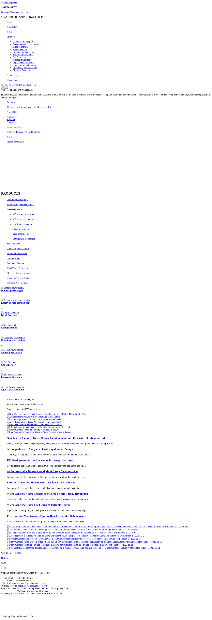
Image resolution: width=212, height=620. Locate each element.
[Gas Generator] (9, 362)
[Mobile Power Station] (12, 350)
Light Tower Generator (23, 62)
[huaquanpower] (9, 2)
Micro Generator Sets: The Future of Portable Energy (38, 504)
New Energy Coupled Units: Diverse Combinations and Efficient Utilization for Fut (56, 437)
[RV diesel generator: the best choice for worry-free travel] (34, 419)
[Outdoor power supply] (12, 288)
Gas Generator (19, 57)
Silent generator (20, 49)
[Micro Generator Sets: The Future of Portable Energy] (32, 429)
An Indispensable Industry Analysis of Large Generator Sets (42, 471)
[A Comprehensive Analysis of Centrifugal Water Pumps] (33, 416)
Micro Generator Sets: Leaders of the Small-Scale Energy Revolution (47, 493)
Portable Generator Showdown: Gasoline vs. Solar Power (41, 482)
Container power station (23, 52)
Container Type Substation (25, 67)
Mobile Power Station (23, 54)
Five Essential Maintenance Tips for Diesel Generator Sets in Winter (47, 516)
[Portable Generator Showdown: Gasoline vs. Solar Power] (34, 424)
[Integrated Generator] (11, 374)
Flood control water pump (24, 65)
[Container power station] (13, 337)
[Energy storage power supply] (15, 300)
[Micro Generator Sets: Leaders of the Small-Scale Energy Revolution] (39, 427)
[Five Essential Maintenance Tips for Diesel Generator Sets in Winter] (39, 432)
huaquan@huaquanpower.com (15, 12)
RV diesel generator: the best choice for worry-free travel (40, 460)
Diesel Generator (20, 47)
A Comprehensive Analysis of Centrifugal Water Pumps (40, 449)
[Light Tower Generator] (13, 387)
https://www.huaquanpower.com (32, 586)
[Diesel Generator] (10, 312)
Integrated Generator (22, 60)
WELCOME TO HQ (11, 553)
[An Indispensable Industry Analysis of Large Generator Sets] (35, 422)
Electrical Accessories (22, 70)
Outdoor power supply (23, 41)
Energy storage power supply (26, 44)
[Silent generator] (9, 325)
